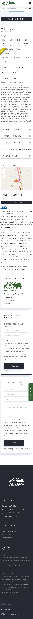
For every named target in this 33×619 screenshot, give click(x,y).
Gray (4, 269)
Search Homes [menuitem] (8, 534)
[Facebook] (4, 548)
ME (15, 267)
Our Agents (15, 303)
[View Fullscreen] (3, 176)
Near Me (17, 14)
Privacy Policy (15, 227)
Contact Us (7, 303)
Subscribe (14, 366)
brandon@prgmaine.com (16, 509)
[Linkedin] (9, 548)
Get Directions (16, 202)
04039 (10, 269)
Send (14, 443)
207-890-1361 (18, 19)
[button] (30, 8)
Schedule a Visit (22, 383)
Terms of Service (21, 449)
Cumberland (22, 267)
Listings (10, 267)
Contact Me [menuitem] (7, 538)
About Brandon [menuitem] (9, 531)
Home (3, 267)
